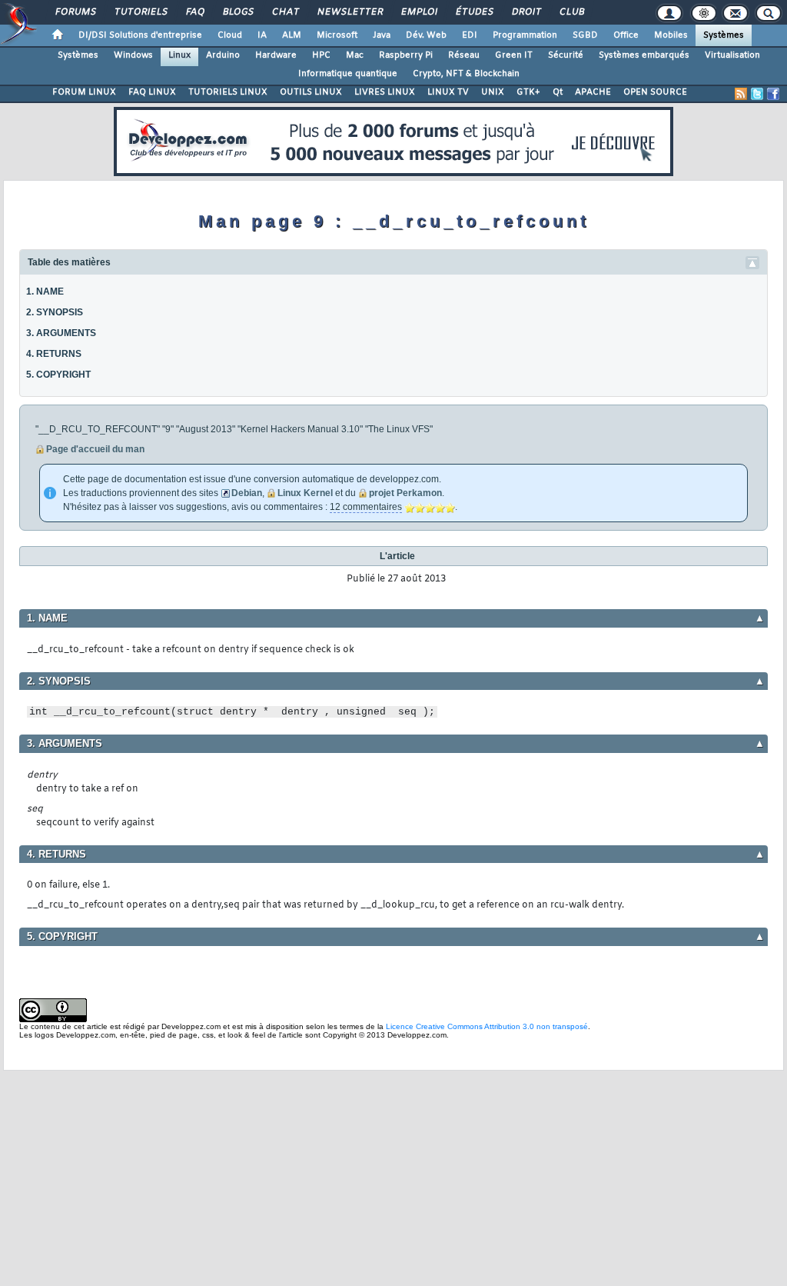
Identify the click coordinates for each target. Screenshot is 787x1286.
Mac (355, 55)
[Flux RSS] (741, 94)
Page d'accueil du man (95, 449)
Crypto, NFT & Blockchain (466, 73)
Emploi (418, 12)
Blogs (237, 12)
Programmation (525, 35)
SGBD (585, 35)
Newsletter (349, 12)
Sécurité (565, 55)
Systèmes (723, 35)
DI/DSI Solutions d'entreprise (140, 35)
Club (571, 12)
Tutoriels (140, 12)
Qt (558, 92)
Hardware (276, 55)
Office (626, 35)
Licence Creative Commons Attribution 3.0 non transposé (487, 1026)
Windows (133, 55)
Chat (285, 12)
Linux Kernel (305, 493)
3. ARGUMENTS (61, 333)
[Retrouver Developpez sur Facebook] (773, 94)
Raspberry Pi (406, 55)
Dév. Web (426, 35)
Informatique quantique (347, 73)
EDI (469, 35)
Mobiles (671, 35)
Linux (179, 55)
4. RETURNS (53, 353)
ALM (291, 35)
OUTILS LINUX (311, 92)
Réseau (464, 55)
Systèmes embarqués (644, 55)
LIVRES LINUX (384, 92)
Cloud (230, 35)
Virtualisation (732, 55)
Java (381, 35)
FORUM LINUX (84, 92)
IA (262, 35)
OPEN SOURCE (655, 92)
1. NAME (45, 291)
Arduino (223, 55)
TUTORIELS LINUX (227, 92)
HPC (321, 55)
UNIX (492, 92)
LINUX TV (448, 92)
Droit (526, 12)
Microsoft (337, 35)
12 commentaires (366, 506)
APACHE (593, 92)
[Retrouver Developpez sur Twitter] (757, 94)
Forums (75, 12)
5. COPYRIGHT (58, 374)
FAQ (194, 12)
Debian (246, 493)
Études (473, 12)
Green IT (514, 55)
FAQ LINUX (152, 92)
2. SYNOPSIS (54, 312)
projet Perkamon (405, 493)
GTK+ (528, 92)
